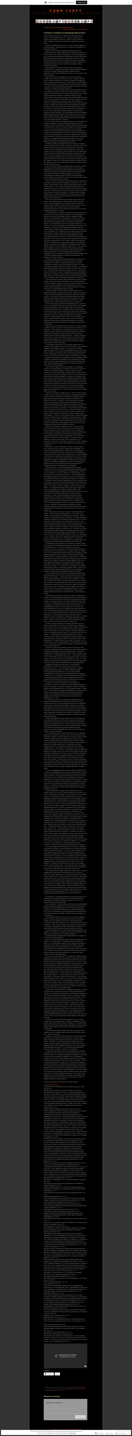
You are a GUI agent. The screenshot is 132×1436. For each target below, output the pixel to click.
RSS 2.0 (72, 1388)
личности (82, 1387)
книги (78, 1387)
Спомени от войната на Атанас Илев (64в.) (74, 29)
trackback (53, 1390)
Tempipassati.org (53, 1085)
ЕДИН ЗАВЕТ (66, 10)
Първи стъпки (81, 2)
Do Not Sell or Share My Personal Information (71, 1429)
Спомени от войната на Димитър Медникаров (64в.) (59, 27)
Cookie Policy (72, 1433)
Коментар (80, 1417)
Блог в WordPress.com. (55, 1429)
